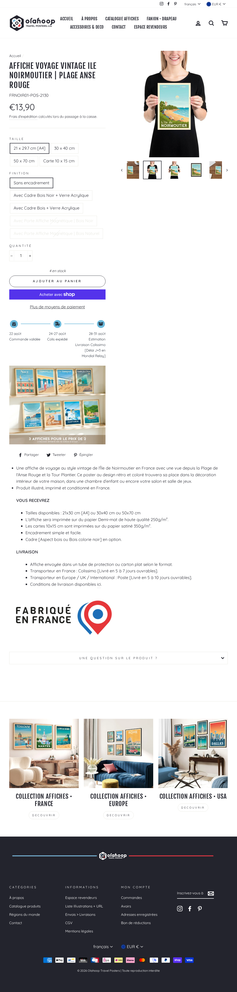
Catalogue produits (25, 906)
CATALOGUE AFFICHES (122, 18)
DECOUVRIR (44, 815)
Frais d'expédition (23, 116)
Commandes (131, 897)
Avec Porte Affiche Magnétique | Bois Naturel (56, 233)
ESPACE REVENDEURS (150, 27)
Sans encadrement (31, 182)
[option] (174, 104)
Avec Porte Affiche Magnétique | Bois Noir (53, 220)
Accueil (66, 18)
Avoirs (126, 906)
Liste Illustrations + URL (84, 906)
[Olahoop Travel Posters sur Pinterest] (200, 908)
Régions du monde (24, 914)
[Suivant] (225, 170)
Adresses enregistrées (139, 914)
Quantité (20, 246)
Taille (16, 139)
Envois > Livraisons (80, 914)
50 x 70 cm (24, 161)
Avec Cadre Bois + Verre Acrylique (46, 208)
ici (99, 584)
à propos (89, 18)
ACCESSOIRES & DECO (87, 27)
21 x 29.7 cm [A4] (29, 148)
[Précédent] (124, 170)
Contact (15, 923)
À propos (16, 897)
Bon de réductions (136, 923)
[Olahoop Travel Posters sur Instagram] (180, 908)
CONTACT (119, 27)
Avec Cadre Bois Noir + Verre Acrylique (51, 195)
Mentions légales (79, 931)
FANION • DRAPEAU (162, 18)
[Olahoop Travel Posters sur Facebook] (190, 908)
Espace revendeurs (81, 897)
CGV (68, 923)
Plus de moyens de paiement (57, 306)
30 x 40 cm (64, 148)
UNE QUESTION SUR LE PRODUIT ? (118, 658)
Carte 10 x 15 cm (59, 161)
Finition (19, 173)
